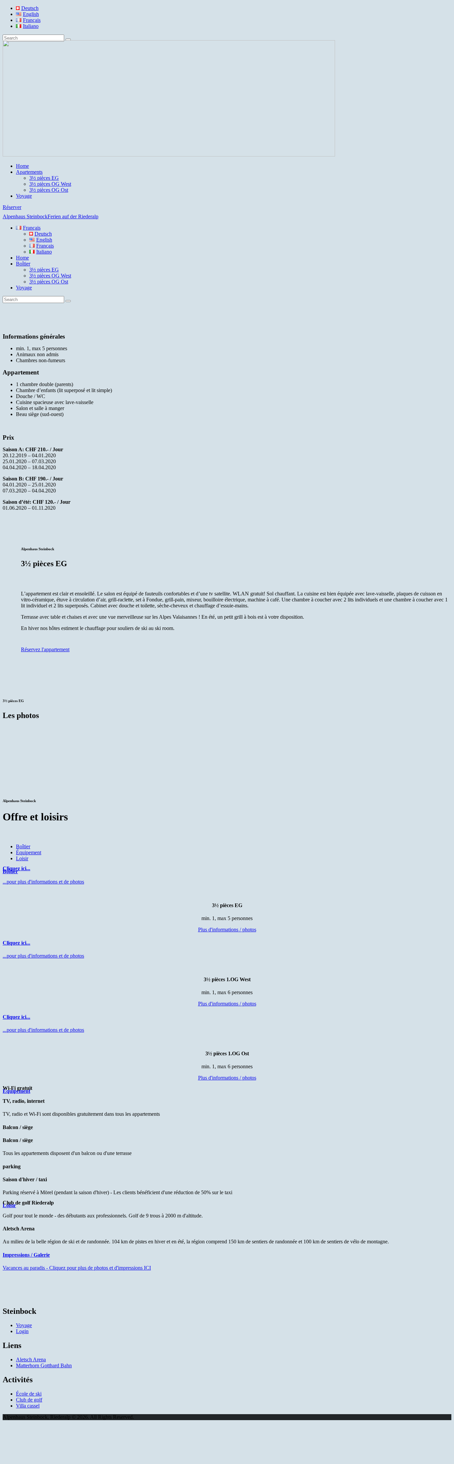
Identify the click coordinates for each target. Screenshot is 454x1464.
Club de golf (29, 1400)
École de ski (29, 1394)
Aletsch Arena (31, 1359)
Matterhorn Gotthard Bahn (44, 1365)
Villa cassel (28, 1406)
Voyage (24, 1325)
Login (22, 1331)
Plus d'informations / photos (227, 929)
